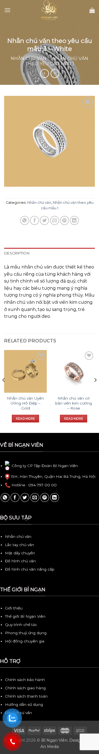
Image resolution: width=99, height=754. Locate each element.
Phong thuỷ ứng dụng (25, 633)
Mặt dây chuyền (20, 553)
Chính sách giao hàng (25, 688)
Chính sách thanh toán (26, 696)
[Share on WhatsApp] (24, 220)
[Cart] (92, 10)
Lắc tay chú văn (19, 545)
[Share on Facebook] (34, 220)
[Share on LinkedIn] (74, 220)
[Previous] (4, 391)
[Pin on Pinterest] (64, 220)
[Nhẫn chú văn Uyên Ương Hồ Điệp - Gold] (25, 371)
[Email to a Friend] (54, 220)
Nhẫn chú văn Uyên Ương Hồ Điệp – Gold (25, 403)
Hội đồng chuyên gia (24, 641)
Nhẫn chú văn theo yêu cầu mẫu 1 (57, 61)
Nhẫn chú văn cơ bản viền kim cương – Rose (73, 403)
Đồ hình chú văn (20, 561)
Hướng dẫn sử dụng (24, 704)
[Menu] (7, 10)
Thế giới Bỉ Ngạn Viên (25, 616)
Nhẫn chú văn (28, 58)
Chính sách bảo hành (25, 679)
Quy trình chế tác (21, 624)
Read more (25, 419)
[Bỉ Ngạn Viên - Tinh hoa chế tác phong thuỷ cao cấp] (49, 10)
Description (16, 253)
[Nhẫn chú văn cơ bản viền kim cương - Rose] (73, 371)
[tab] (49, 253)
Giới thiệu (14, 608)
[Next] (95, 391)
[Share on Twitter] (44, 220)
